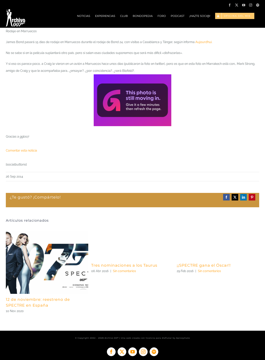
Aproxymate (183, 338)
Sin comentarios (124, 271)
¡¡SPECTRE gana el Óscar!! (204, 265)
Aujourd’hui (203, 42)
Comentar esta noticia (21, 150)
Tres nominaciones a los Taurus (124, 265)
